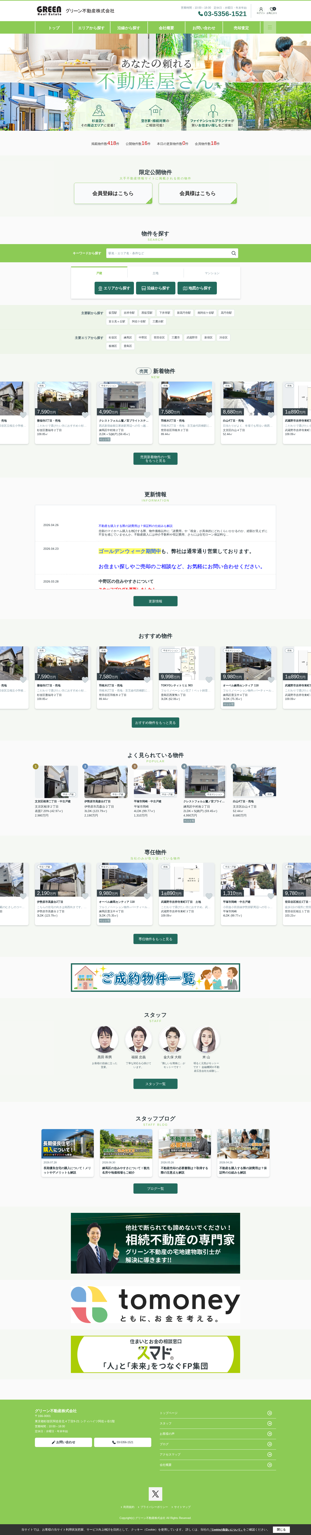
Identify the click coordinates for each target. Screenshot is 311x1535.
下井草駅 (164, 312)
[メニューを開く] (270, 27)
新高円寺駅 (184, 312)
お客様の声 (167, 1433)
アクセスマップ (170, 1454)
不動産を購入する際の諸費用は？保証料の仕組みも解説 (136, 526)
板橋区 (113, 346)
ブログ (164, 1444)
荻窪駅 (113, 312)
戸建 (99, 273)
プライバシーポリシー (154, 1507)
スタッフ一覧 (155, 1084)
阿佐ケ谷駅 (139, 321)
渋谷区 (223, 337)
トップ (54, 28)
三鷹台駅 (158, 321)
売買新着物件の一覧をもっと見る (155, 459)
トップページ (169, 1413)
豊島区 (128, 346)
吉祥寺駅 (129, 312)
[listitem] (63, 413)
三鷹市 (176, 337)
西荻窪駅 (147, 312)
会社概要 (166, 28)
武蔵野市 (192, 337)
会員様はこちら (198, 193)
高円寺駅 (226, 312)
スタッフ (166, 1423)
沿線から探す (128, 28)
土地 (155, 273)
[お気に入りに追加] (23, 415)
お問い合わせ (204, 28)
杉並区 (113, 337)
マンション (212, 273)
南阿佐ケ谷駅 (206, 312)
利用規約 (128, 1507)
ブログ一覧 (155, 1188)
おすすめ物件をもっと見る (155, 722)
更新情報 (155, 601)
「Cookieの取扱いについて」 (226, 1529)
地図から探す (200, 288)
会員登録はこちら (113, 193)
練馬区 (128, 337)
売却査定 (241, 28)
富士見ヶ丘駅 (117, 321)
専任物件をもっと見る (155, 939)
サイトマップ (182, 1507)
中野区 (143, 337)
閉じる (281, 1529)
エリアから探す (91, 28)
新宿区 (208, 337)
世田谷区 (159, 337)
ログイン (261, 13)
